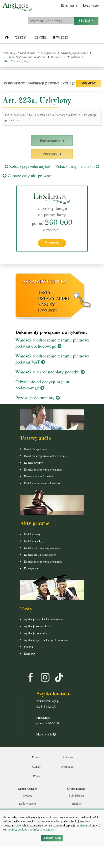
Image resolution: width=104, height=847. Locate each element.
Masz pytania (44, 734)
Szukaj (85, 20)
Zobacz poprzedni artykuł (29, 166)
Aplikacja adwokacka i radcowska (44, 619)
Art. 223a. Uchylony (16, 61)
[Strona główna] (7, 38)
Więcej (61, 38)
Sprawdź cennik (44, 281)
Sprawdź (52, 242)
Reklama (68, 757)
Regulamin (67, 766)
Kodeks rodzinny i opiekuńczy (42, 548)
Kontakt (36, 766)
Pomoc (36, 757)
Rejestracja (69, 6)
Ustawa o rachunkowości (38, 476)
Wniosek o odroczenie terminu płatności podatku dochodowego (52, 343)
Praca (36, 776)
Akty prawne (48, 53)
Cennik (40, 38)
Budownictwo (27, 803)
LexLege (47, 310)
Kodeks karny (32, 534)
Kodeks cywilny (33, 462)
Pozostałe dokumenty (35, 397)
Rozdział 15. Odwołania (65, 57)
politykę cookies (17, 829)
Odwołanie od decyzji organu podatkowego (42, 385)
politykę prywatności (42, 829)
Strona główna (26, 53)
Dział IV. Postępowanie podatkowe (25, 57)
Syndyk (28, 646)
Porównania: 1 (52, 140)
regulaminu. (82, 825)
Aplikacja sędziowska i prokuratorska (46, 640)
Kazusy (46, 304)
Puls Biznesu (77, 795)
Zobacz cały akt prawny (28, 175)
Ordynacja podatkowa (74, 53)
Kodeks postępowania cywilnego (43, 469)
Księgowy (30, 653)
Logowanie (91, 6)
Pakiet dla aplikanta (35, 449)
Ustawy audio (53, 298)
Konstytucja (31, 568)
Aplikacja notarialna (35, 633)
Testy (20, 38)
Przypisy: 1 (52, 154)
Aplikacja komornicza (37, 626)
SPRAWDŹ (88, 83)
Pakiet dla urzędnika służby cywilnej (45, 456)
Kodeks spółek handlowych (40, 554)
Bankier (77, 803)
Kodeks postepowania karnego (42, 483)
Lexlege (27, 795)
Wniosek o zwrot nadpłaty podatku (48, 372)
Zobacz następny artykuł (76, 166)
